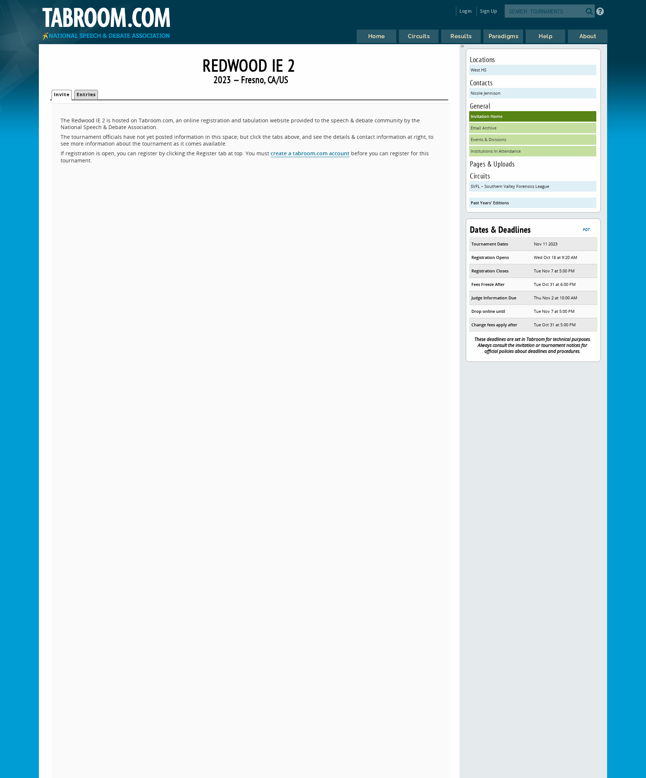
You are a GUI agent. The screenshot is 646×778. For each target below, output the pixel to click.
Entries (86, 94)
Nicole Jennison (486, 93)
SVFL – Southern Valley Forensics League (510, 186)
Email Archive (483, 128)
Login (465, 11)
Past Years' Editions (490, 202)
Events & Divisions (488, 139)
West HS (478, 70)
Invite (62, 94)
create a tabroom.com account (310, 153)
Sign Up (488, 11)
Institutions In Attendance (496, 151)
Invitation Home (486, 116)
